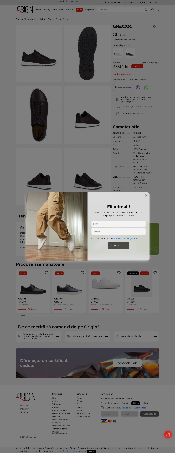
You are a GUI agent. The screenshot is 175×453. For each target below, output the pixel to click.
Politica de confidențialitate (124, 238)
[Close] (146, 195)
